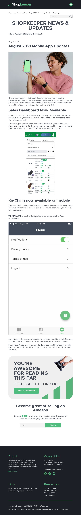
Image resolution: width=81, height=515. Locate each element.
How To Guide (49, 495)
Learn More (12, 471)
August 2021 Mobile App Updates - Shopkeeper (45, 13)
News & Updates (50, 493)
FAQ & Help (12, 488)
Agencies (20, 491)
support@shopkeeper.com (53, 469)
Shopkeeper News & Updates (17, 13)
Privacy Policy (22, 488)
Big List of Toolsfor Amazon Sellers (51, 489)
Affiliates (11, 491)
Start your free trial (26, 390)
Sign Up (53, 425)
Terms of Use (32, 488)
